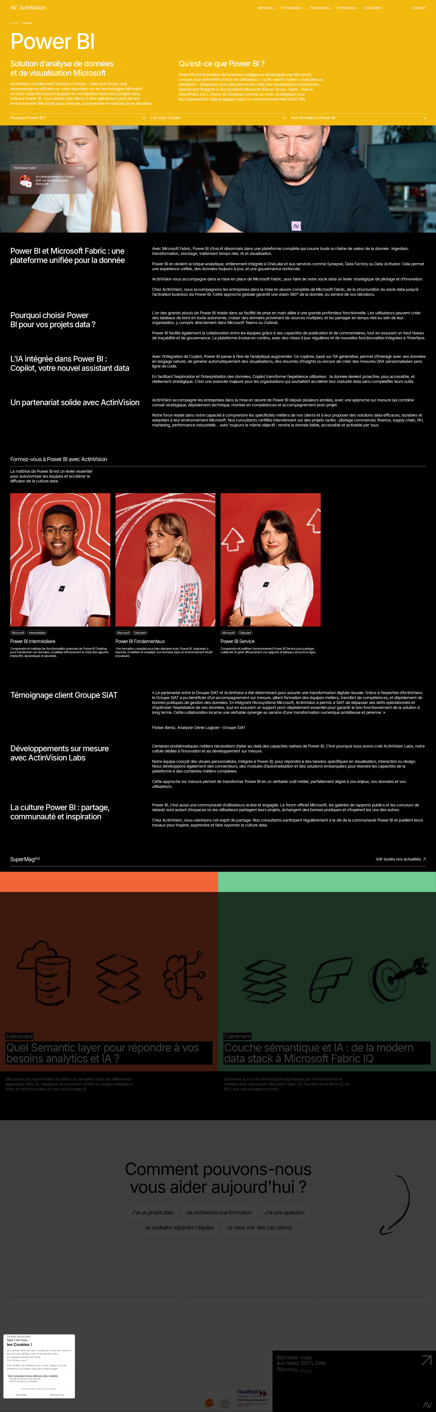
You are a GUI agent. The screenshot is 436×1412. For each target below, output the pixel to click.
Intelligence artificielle (29, 1327)
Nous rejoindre (333, 1314)
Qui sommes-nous (337, 1302)
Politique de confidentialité (89, 1405)
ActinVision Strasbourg (206, 1308)
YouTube (193, 1333)
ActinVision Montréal (204, 1321)
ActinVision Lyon (200, 1314)
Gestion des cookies (155, 1405)
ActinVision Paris (200, 1302)
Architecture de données (32, 1308)
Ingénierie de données (30, 1314)
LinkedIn (193, 1327)
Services (265, 7)
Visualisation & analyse (30, 1321)
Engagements (332, 1308)
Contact (418, 7)
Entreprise (346, 7)
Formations (319, 7)
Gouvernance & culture (30, 1302)
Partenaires (291, 7)
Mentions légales (25, 1405)
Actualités (372, 7)
